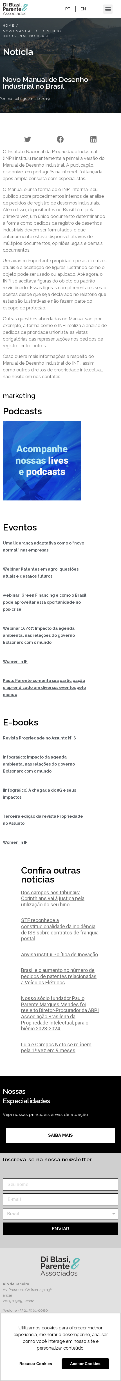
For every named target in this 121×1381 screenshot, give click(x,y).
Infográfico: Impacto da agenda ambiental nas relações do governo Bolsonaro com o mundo (39, 764)
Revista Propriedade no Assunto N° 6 (39, 738)
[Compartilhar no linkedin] (93, 139)
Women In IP (15, 661)
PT (67, 9)
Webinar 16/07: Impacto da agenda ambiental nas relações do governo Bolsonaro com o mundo (39, 635)
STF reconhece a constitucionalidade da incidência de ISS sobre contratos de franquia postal (59, 929)
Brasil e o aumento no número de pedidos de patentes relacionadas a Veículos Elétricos (59, 976)
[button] (108, 9)
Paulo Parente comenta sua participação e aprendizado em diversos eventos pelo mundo (44, 687)
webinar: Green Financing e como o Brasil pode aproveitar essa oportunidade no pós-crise (44, 602)
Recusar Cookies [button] (35, 1363)
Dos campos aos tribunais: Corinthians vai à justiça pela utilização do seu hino (52, 898)
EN (83, 9)
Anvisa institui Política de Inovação (59, 954)
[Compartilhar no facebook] (60, 139)
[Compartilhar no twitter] (27, 139)
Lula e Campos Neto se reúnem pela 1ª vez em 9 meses (56, 1048)
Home (9, 25)
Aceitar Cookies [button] (85, 1363)
